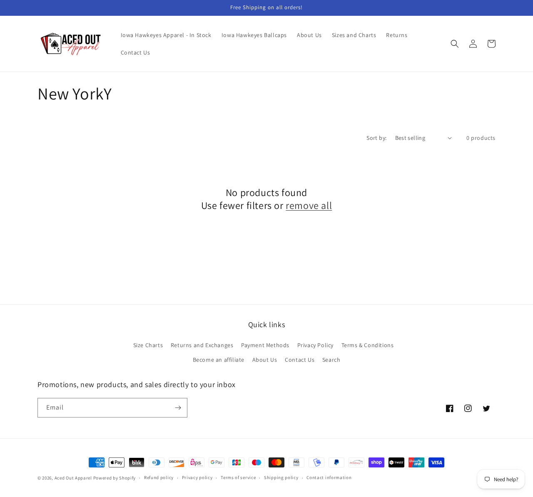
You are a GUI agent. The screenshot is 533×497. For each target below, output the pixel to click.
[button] (455, 44)
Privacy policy (197, 477)
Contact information (328, 477)
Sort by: (376, 138)
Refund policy (159, 477)
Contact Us (299, 359)
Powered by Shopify (114, 478)
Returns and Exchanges (202, 345)
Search (331, 359)
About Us (264, 359)
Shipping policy (281, 477)
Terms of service (238, 477)
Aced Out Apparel (73, 478)
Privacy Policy (315, 345)
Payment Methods (265, 345)
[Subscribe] (178, 407)
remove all (309, 205)
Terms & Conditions (367, 345)
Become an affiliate (218, 359)
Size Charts (148, 345)
